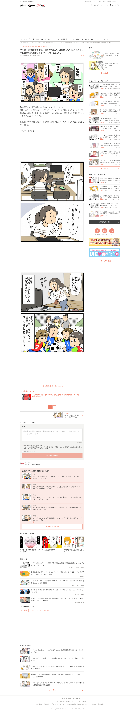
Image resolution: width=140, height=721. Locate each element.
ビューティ (95, 1)
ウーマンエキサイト (35, 55)
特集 (90, 47)
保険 (41, 39)
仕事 (32, 39)
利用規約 (26, 451)
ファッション (84, 39)
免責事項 (93, 704)
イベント (71, 39)
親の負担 (46, 610)
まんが (100, 1)
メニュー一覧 (116, 1)
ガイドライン (36, 448)
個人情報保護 (71, 704)
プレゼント (109, 1)
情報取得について (83, 704)
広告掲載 (101, 704)
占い (104, 1)
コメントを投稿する (52, 455)
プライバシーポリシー (58, 704)
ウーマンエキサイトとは (62, 701)
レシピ (89, 1)
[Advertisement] (70, 22)
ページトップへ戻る (104, 261)
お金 (37, 39)
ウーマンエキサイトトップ (99, 5)
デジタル (105, 39)
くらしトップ (25, 39)
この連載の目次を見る (52, 526)
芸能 (77, 39)
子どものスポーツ (35, 610)
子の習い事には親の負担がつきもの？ (40, 46)
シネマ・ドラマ (96, 39)
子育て (80, 1)
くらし (85, 1)
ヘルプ (84, 701)
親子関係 (24, 610)
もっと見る (52, 690)
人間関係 (64, 39)
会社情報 (39, 704)
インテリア (48, 39)
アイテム (56, 39)
